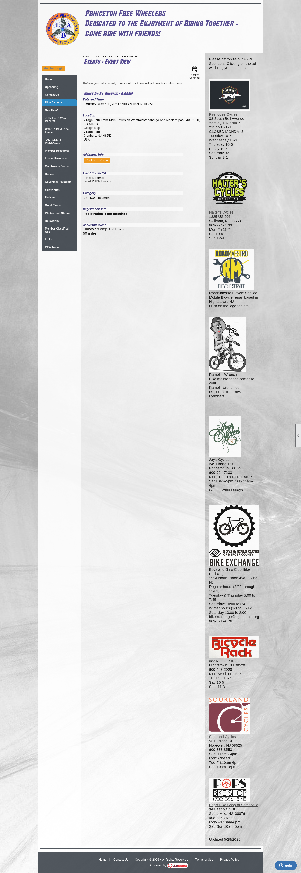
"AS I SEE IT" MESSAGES (53, 141)
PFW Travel (52, 247)
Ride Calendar (54, 102)
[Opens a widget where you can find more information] (285, 866)
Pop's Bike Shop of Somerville (233, 805)
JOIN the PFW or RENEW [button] (55, 120)
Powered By (158, 865)
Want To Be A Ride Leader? (57, 130)
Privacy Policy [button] (229, 859)
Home (48, 79)
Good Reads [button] (53, 205)
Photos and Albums (57, 213)
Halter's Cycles (221, 212)
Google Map (92, 128)
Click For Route (96, 160)
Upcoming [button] (51, 87)
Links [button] (48, 239)
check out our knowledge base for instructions (149, 83)
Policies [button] (50, 197)
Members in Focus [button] (57, 166)
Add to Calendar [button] (194, 72)
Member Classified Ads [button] (57, 230)
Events (97, 56)
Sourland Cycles (222, 737)
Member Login (54, 68)
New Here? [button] (52, 110)
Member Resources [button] (57, 150)
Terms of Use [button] (204, 859)
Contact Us (52, 94)
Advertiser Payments (58, 181)
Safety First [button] (52, 189)
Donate (49, 174)
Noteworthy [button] (52, 220)
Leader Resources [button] (56, 158)
